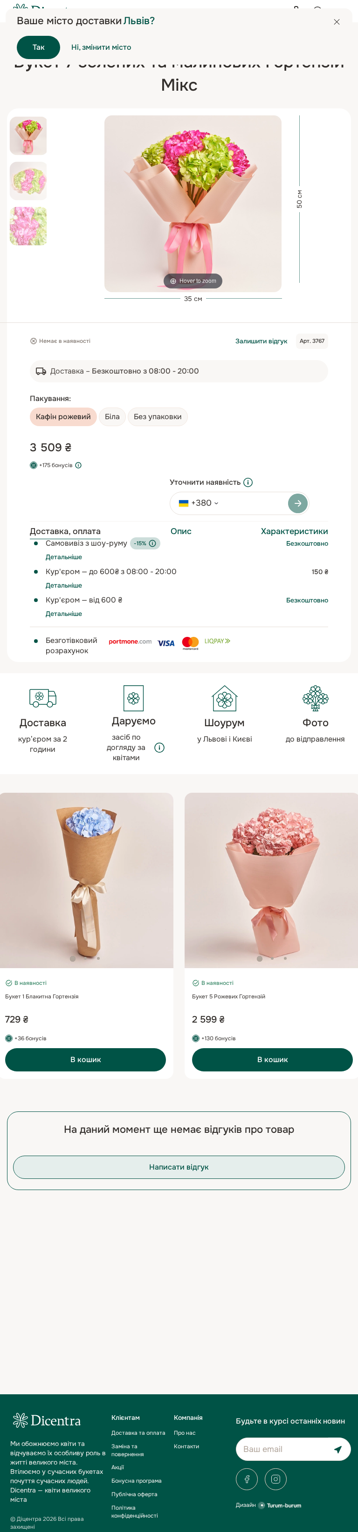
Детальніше (64, 557)
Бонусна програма (136, 1481)
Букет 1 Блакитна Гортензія (41, 996)
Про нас (185, 1433)
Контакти (186, 1446)
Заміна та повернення (127, 1450)
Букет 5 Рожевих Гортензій (228, 996)
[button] (73, 959)
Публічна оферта (134, 1494)
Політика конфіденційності (134, 1511)
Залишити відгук (261, 341)
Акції (117, 1467)
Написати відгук (179, 1167)
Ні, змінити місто (101, 47)
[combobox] (195, 503)
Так (39, 47)
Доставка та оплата (138, 1433)
